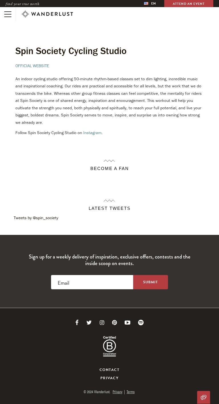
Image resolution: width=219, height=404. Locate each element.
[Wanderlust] (47, 14)
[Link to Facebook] (77, 322)
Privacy (109, 378)
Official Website (32, 65)
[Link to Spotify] (141, 322)
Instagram (92, 132)
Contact (109, 370)
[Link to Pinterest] (114, 322)
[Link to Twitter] (89, 322)
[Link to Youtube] (127, 322)
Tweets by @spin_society (36, 217)
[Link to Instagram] (102, 322)
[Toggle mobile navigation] (7, 14)
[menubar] (150, 3)
